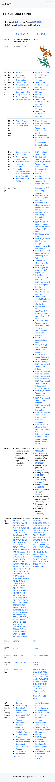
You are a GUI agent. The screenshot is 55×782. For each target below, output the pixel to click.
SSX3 (25, 600)
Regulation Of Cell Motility (22, 179)
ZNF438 (16, 629)
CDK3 (46, 528)
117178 (16, 641)
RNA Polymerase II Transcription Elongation (42, 407)
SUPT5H (36, 561)
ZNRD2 (42, 566)
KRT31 (21, 569)
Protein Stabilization (40, 174)
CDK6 (35, 530)
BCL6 (21, 528)
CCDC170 (46, 523)
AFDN (25, 523)
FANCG (16, 552)
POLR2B (43, 552)
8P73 (44, 688)
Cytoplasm (19, 75)
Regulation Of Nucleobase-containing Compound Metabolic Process (22, 727)
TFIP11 (16, 605)
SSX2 (20, 600)
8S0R (45, 696)
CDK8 (45, 530)
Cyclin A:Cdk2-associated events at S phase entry (42, 357)
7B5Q (35, 674)
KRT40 (27, 569)
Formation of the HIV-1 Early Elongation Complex (41, 216)
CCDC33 (36, 525)
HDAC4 (22, 559)
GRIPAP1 (44, 540)
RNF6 (21, 597)
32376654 (39, 450)
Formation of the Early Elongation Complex (41, 197)
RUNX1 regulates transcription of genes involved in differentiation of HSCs (42, 439)
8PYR (40, 696)
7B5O (45, 672)
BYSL (27, 530)
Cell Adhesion (20, 154)
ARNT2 (22, 525)
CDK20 (41, 528)
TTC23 (15, 612)
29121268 (39, 463)
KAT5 (22, 564)
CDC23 (21, 537)
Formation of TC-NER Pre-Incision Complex (42, 291)
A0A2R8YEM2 (38, 662)
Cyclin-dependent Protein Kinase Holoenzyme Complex (42, 76)
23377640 (39, 494)
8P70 (44, 686)
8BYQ (45, 679)
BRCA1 (21, 530)
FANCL (22, 552)
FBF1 (27, 552)
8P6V (35, 684)
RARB (35, 556)
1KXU (40, 669)
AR (34, 520)
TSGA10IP (17, 610)
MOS (22, 576)
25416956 (38, 22)
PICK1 (41, 549)
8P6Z (40, 686)
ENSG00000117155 (20, 655)
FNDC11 (16, 554)
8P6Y (35, 686)
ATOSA (16, 528)
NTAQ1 (16, 583)
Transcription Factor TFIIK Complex (40, 113)
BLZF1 (38, 520)
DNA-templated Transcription (41, 153)
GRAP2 (16, 559)
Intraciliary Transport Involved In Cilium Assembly (23, 171)
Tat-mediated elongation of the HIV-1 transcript (41, 262)
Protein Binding (21, 121)
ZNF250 (16, 624)
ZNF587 (23, 629)
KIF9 (15, 566)
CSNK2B (36, 532)
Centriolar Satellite (22, 92)
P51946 (36, 664)
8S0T (35, 698)
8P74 (35, 691)
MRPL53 (16, 578)
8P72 (40, 688)
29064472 (39, 482)
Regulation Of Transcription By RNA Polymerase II (42, 159)
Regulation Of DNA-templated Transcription (21, 710)
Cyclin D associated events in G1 (42, 340)
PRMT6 (16, 593)
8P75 (40, 691)
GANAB (47, 537)
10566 (15, 648)
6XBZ (35, 672)
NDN (28, 578)
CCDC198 (17, 535)
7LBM (45, 676)
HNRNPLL (17, 561)
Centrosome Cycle (22, 152)
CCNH (42, 33)
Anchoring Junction (22, 99)
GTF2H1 (43, 542)
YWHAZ (23, 614)
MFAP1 (27, 573)
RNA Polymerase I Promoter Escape (42, 372)
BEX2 (26, 528)
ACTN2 (16, 523)
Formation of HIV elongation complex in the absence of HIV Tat (42, 206)
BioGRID (19, 25)
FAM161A (25, 549)
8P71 (35, 688)
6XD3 (40, 672)
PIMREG (16, 585)
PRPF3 (22, 593)
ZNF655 (36, 566)
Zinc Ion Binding (21, 751)
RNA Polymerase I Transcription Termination (42, 393)
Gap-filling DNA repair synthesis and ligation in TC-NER (42, 315)
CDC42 (27, 537)
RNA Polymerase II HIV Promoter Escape (42, 241)
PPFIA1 (36, 554)
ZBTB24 (16, 617)
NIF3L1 (16, 581)
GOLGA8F (25, 556)
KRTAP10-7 (17, 571)
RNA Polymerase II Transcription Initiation (42, 400)
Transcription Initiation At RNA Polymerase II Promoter (41, 168)
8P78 (40, 693)
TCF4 (42, 561)
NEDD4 (36, 549)
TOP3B (22, 605)
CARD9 (16, 532)
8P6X (45, 684)
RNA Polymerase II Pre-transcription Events (42, 284)
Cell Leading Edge (22, 84)
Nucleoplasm (40, 97)
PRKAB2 (24, 590)
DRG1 (20, 542)
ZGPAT (16, 619)
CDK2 (35, 528)
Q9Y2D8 (23, 662)
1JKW (35, 669)
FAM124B (17, 549)
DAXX (15, 542)
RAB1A (16, 597)
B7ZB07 (16, 662)
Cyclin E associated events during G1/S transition (42, 331)
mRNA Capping (41, 361)
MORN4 (16, 576)
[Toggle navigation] (49, 4)
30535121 (40, 487)
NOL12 (22, 581)
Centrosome (20, 77)
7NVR (35, 679)
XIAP (26, 612)
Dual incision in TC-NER (42, 307)
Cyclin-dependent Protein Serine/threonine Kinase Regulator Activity (42, 142)
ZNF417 (23, 626)
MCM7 (20, 573)
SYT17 (15, 602)
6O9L (45, 669)
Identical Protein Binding (21, 735)
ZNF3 (22, 624)
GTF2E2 (36, 542)
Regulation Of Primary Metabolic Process (22, 746)
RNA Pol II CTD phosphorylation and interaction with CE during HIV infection (42, 227)
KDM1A (28, 564)
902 (34, 641)
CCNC (42, 525)
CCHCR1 (24, 535)
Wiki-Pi (6, 4)
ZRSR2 (16, 636)
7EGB (40, 674)
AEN (21, 523)
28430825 (19, 465)
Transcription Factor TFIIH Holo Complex (42, 101)
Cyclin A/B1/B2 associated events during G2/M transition (42, 348)
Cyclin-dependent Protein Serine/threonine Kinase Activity (42, 707)
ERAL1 (22, 547)
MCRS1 (46, 544)
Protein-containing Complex (22, 88)
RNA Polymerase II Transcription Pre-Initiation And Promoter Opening (42, 384)
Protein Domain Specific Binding (21, 124)
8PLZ (35, 696)
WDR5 (21, 612)
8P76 (44, 691)
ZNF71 (15, 634)
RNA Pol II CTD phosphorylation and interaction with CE (42, 428)
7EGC (45, 674)
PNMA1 (16, 588)
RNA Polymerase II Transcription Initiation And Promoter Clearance (42, 417)
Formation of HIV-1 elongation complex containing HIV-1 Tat (42, 254)
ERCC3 (43, 535)
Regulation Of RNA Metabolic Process (22, 740)
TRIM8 (35, 564)
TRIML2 (42, 564)
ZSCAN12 (23, 636)
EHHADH (21, 544)
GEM (29, 554)
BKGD (15, 530)
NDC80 (47, 547)
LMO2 (15, 573)
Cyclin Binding (40, 741)
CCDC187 (23, 532)
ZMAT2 (22, 619)
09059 (35, 648)
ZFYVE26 (24, 617)
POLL (22, 588)
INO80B (16, 564)
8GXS (40, 681)
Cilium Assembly (22, 176)
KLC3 (35, 544)
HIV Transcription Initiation (42, 235)
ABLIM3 (16, 520)
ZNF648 (16, 631)
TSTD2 (25, 610)
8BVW (40, 679)
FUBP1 (41, 537)
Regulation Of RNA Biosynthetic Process (22, 717)
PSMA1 (23, 595)
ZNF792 (22, 634)
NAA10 (23, 578)
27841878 (39, 470)
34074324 (39, 475)
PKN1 (23, 585)
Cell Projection (21, 97)
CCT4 (48, 525)
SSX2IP (22, 33)
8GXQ (35, 681)
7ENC (40, 676)
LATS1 (25, 571)
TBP (20, 602)
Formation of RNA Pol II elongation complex (42, 190)
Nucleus (18, 72)
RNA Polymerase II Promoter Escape (42, 377)
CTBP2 (43, 532)
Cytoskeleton (20, 80)
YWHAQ (16, 614)
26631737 (19, 455)
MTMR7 (41, 547)
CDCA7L (16, 540)
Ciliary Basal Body (22, 94)
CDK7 (40, 530)
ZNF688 (23, 631)
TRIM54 (23, 607)
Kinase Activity (41, 135)
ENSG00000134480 (40, 655)
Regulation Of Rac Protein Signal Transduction (22, 164)
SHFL (15, 600)
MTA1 (35, 547)
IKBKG (24, 561)
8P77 (35, 693)
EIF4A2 (16, 547)
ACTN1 (22, 520)
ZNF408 (16, 626)
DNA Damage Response (40, 738)
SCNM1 (27, 597)
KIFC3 (19, 566)
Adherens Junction (22, 82)
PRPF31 (16, 595)
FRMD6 (23, 554)
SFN (45, 556)
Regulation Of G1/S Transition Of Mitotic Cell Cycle (42, 181)
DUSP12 (36, 535)
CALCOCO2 (37, 523)
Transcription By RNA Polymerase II (42, 728)
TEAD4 (25, 602)
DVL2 (25, 542)
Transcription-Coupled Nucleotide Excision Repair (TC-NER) (42, 300)
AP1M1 (16, 525)
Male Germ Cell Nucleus (41, 90)
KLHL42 (26, 566)
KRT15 (15, 569)
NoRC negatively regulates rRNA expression (41, 270)
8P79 (44, 693)
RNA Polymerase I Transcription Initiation (42, 366)
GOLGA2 (16, 556)
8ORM (45, 681)
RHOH (40, 556)
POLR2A (36, 552)
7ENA (35, 676)
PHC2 (21, 583)
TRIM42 (16, 607)
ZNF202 (23, 622)
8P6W (40, 684)
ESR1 (35, 537)
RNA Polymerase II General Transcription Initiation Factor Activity (42, 128)
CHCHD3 (23, 540)
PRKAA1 (16, 590)
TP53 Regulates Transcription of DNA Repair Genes (42, 323)
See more (17, 756)
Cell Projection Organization (21, 158)
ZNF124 (16, 622)
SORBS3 (36, 559)
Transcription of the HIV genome (42, 247)
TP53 (47, 561)
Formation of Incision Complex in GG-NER (42, 277)
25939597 (39, 501)
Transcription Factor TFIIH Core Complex (42, 84)
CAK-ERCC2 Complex (40, 107)
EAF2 (15, 544)
